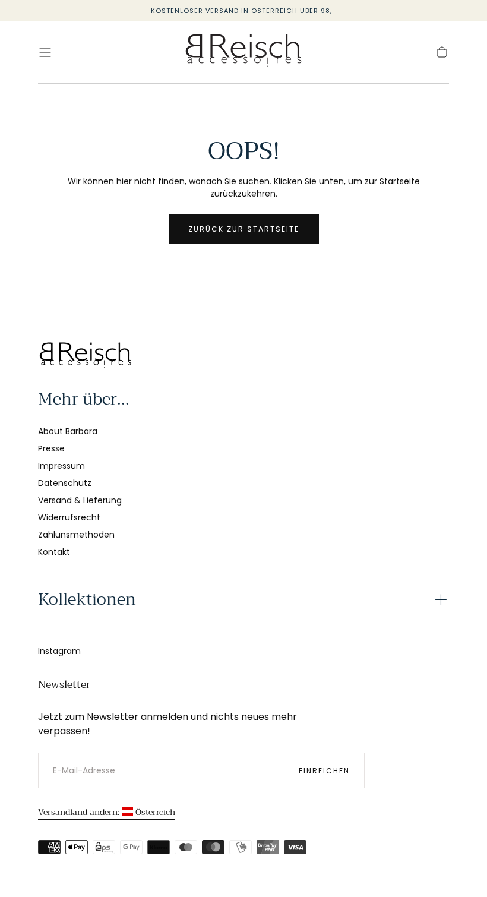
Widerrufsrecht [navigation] (69, 517)
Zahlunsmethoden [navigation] (76, 535)
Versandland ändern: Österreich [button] (106, 812)
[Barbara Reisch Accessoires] (85, 356)
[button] (45, 52)
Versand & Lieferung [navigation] (80, 500)
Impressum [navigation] (61, 466)
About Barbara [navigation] (67, 431)
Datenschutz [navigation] (64, 483)
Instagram (59, 651)
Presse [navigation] (51, 448)
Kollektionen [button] (87, 599)
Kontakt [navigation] (54, 552)
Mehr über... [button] (83, 399)
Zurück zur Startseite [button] (243, 229)
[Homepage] (243, 52)
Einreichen (324, 771)
